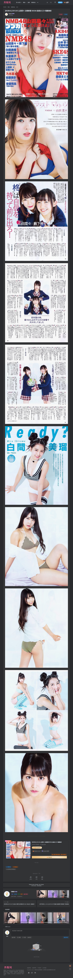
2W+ (16, 894)
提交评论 (66, 937)
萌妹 (24, 2)
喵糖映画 (13, 7)
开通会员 (67, 2)
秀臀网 (9, 13)
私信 (66, 14)
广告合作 (39, 967)
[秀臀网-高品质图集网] (8, 967)
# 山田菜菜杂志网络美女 (10, 869)
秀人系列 (18, 2)
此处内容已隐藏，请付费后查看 (37, 836)
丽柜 (29, 2)
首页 (5, 7)
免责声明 (34, 967)
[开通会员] (70, 965)
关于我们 (44, 967)
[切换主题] (70, 969)
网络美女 (33, 2)
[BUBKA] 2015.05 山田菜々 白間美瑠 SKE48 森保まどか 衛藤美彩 (28, 11)
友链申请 (29, 967)
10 (22, 894)
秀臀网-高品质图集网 (38, 969)
